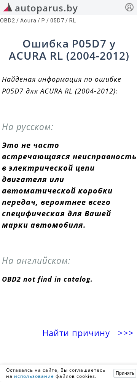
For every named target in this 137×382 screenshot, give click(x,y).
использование (34, 376)
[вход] (129, 8)
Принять (125, 373)
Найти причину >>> (89, 332)
